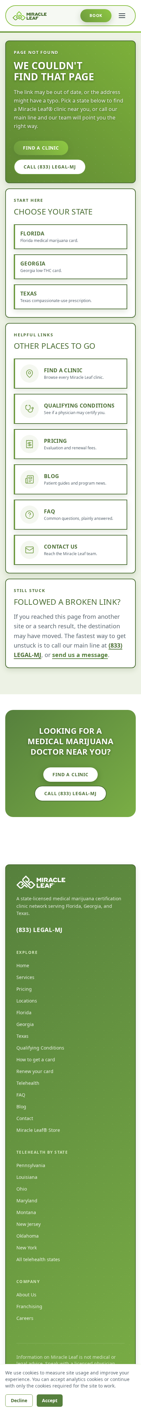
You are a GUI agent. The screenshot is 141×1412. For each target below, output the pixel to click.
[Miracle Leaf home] (29, 15)
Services (25, 977)
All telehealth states (38, 1259)
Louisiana (26, 1177)
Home (22, 965)
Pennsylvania (30, 1165)
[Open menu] (122, 15)
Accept (49, 1400)
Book (96, 15)
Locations (26, 1001)
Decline (19, 1400)
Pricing (24, 989)
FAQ (20, 1095)
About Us (26, 1295)
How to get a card (35, 1059)
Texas (22, 1036)
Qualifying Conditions (40, 1048)
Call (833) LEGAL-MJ (50, 167)
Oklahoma (27, 1236)
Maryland (26, 1200)
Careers (24, 1318)
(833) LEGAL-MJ (39, 930)
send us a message (80, 655)
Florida (23, 1012)
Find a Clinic (41, 148)
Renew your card (34, 1071)
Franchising (29, 1306)
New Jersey (28, 1224)
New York (26, 1247)
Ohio (21, 1189)
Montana (26, 1212)
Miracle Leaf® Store (38, 1130)
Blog (21, 1106)
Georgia (25, 1024)
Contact (24, 1118)
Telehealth (27, 1083)
